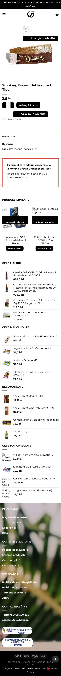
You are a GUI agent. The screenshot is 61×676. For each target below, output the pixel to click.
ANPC (5, 598)
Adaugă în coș (28, 105)
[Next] (58, 231)
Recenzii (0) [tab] (9, 137)
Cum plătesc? (10, 565)
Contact (31, 664)
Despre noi (14, 662)
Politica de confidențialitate (19, 582)
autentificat (29, 173)
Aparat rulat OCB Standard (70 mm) (15, 238)
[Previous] (2, 231)
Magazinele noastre (33, 662)
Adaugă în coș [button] (14, 248)
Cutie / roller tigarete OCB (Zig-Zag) (45, 238)
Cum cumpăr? (11, 560)
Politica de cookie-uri (15, 587)
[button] (4, 14)
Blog (50, 662)
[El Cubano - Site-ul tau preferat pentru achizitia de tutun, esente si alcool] (30, 14)
